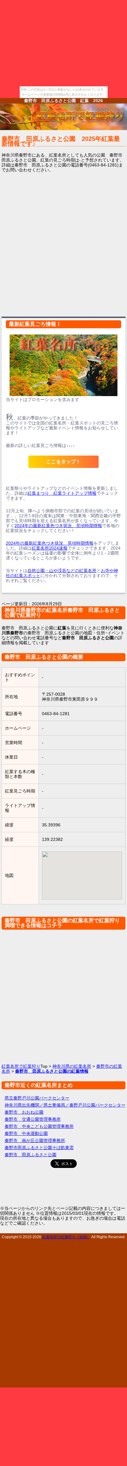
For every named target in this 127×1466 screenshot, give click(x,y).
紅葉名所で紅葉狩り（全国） (66, 1237)
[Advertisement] (63, 243)
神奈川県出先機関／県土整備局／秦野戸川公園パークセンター (65, 1105)
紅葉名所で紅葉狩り (21, 1066)
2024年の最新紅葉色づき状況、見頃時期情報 (58, 525)
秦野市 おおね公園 (24, 1112)
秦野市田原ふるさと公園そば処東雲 (39, 1147)
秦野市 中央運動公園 (26, 1133)
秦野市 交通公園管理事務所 (33, 1119)
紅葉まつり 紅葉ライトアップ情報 (61, 493)
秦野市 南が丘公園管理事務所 (35, 1140)
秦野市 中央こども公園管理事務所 (39, 1126)
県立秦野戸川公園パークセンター (37, 1097)
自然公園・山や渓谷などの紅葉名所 (61, 570)
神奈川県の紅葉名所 (71, 1066)
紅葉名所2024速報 (50, 548)
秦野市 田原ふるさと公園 (30, 1154)
